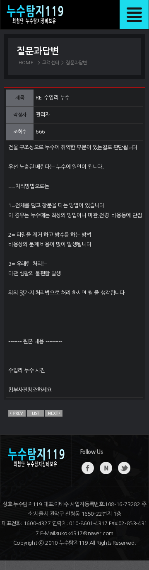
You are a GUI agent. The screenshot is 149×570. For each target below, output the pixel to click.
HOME (26, 63)
